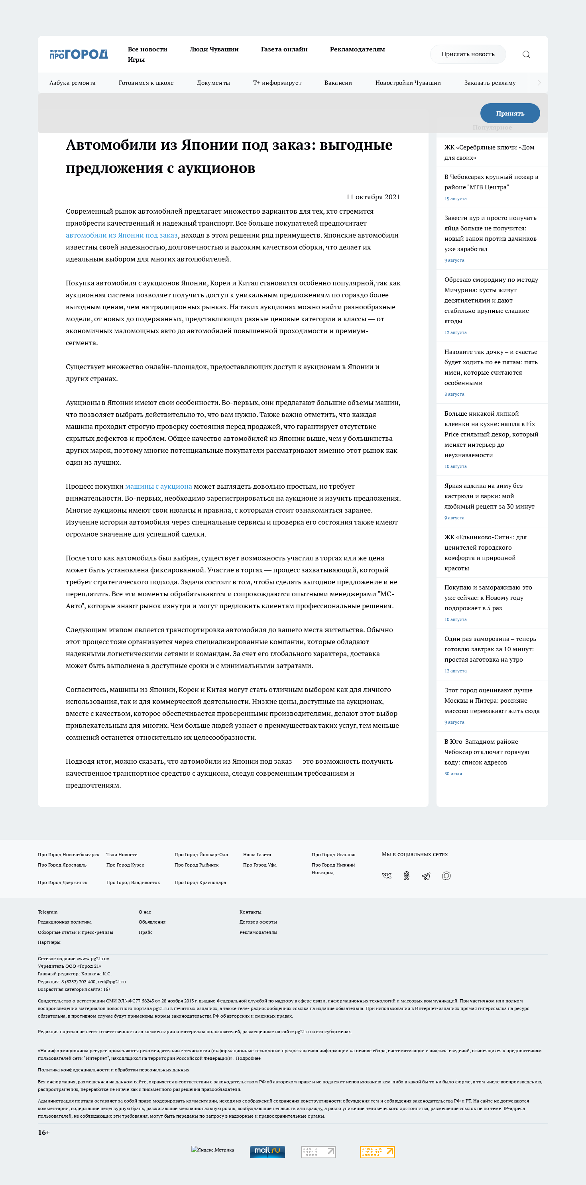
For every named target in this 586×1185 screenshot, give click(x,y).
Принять (510, 113)
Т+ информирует (277, 82)
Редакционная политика (65, 922)
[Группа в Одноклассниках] (407, 876)
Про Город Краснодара (200, 882)
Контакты (251, 912)
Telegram (47, 912)
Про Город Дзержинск (62, 882)
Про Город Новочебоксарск (68, 854)
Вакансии (338, 82)
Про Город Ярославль (62, 865)
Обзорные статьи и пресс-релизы (75, 932)
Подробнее (248, 1058)
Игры (136, 59)
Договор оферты (258, 922)
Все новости (147, 49)
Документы (213, 82)
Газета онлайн (284, 49)
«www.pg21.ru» (93, 958)
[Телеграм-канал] (427, 876)
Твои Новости (122, 854)
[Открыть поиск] (526, 54)
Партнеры (49, 942)
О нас (145, 912)
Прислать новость (468, 54)
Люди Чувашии (214, 49)
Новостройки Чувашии (408, 82)
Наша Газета (257, 854)
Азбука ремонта (72, 82)
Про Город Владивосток (133, 882)
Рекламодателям (357, 49)
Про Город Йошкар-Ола (201, 854)
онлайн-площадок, (176, 366)
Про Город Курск (125, 865)
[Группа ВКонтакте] (387, 876)
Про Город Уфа (260, 865)
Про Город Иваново (334, 854)
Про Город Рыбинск (196, 865)
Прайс (146, 932)
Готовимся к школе (146, 82)
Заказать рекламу (490, 82)
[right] (539, 83)
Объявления (152, 922)
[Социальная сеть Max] (446, 876)
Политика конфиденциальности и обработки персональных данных (113, 1070)
